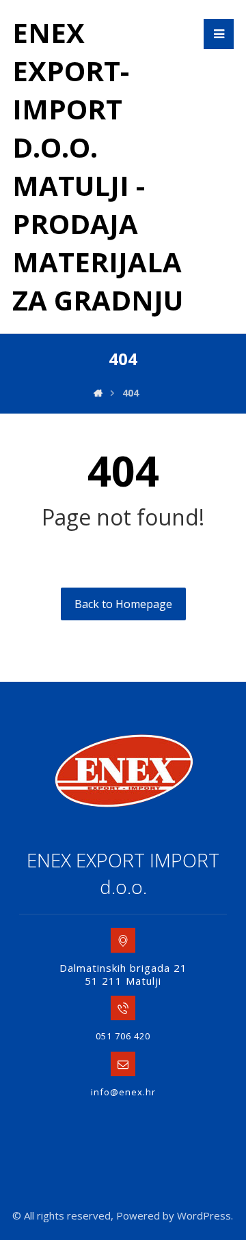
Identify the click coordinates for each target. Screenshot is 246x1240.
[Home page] (98, 392)
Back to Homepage (123, 603)
